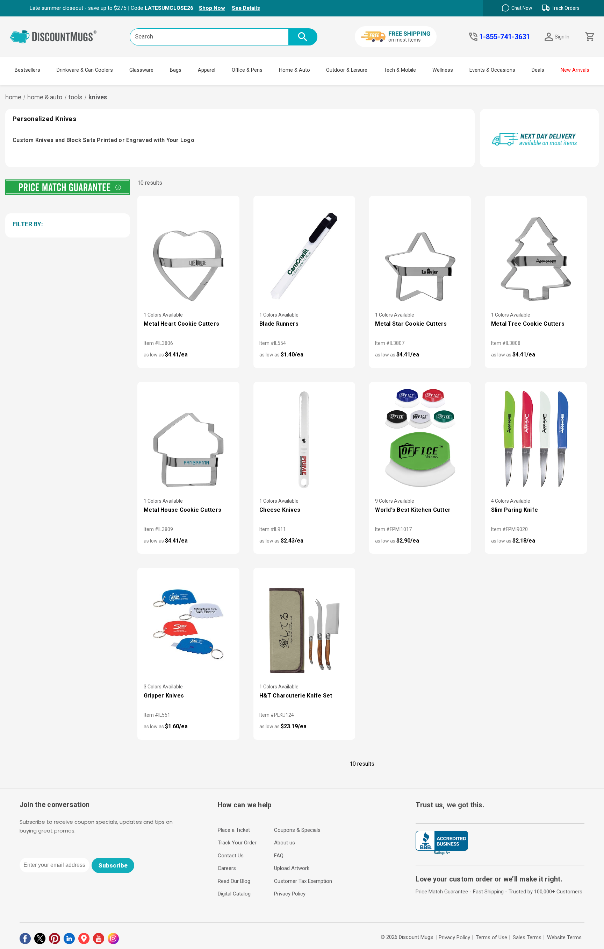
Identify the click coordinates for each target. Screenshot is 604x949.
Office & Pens (247, 70)
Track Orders (566, 8)
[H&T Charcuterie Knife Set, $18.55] (304, 624)
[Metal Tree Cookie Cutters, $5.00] (536, 253)
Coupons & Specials (297, 830)
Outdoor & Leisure (346, 70)
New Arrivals (575, 70)
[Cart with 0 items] (589, 37)
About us (284, 843)
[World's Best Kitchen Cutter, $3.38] (420, 439)
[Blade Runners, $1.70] (304, 253)
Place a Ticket (234, 830)
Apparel (206, 70)
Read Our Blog (234, 881)
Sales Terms (527, 937)
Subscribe (113, 865)
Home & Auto (294, 70)
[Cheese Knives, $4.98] (304, 439)
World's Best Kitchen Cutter (413, 510)
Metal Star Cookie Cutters (411, 323)
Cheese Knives (279, 510)
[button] (66, 224)
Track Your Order (237, 843)
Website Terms (564, 937)
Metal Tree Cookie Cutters (528, 323)
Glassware (141, 70)
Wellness (442, 70)
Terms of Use (491, 937)
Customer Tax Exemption (303, 881)
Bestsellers (27, 70)
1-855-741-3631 (504, 37)
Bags (175, 70)
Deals (538, 70)
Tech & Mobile (400, 70)
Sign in (562, 37)
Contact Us (231, 855)
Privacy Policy (289, 894)
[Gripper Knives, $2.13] (188, 624)
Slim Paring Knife (514, 510)
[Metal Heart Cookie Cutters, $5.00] (188, 253)
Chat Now (521, 8)
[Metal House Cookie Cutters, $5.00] (188, 439)
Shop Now (212, 8)
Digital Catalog (234, 894)
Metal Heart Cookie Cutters (182, 323)
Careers (227, 868)
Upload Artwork (291, 868)
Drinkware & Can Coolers (85, 70)
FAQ (278, 855)
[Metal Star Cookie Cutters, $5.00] (420, 253)
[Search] (302, 36)
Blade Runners (279, 323)
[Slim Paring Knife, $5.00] (536, 439)
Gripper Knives (164, 695)
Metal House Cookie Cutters (183, 510)
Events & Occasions (492, 70)
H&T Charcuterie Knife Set (295, 695)
